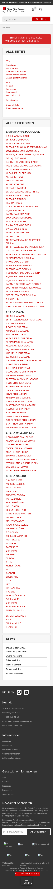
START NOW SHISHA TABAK (19, 424)
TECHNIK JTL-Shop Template (36, 871)
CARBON (10, 573)
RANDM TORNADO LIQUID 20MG (22, 162)
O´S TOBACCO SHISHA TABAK (20, 405)
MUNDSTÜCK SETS (15, 595)
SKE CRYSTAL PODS (16, 221)
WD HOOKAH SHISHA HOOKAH (21, 470)
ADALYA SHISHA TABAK (17, 331)
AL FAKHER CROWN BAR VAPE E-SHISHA (26, 254)
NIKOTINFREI (12, 299)
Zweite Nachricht (14, 656)
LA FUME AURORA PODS (18, 214)
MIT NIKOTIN (12, 236)
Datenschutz (7, 790)
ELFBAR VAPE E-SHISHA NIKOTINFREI (24, 302)
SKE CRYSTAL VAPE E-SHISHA (21, 295)
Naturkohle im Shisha (11, 750)
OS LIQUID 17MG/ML (16, 158)
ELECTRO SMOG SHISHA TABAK (22, 379)
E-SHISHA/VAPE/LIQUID (17, 136)
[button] (48, 685)
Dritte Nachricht (13, 660)
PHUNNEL (11, 554)
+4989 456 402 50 (11, 717)
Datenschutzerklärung (11, 823)
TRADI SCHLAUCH (15, 610)
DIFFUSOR (11, 491)
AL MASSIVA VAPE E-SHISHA (20, 258)
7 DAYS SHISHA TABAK (17, 327)
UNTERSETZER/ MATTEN (18, 514)
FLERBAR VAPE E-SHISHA (18, 269)
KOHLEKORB (12, 506)
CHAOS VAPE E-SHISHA (17, 262)
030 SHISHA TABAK (15, 316)
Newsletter (6, 741)
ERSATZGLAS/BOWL (16, 495)
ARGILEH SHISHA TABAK (18, 353)
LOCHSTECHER (13, 517)
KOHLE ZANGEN (14, 499)
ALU (8, 569)
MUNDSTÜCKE (13, 566)
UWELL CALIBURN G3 (16, 229)
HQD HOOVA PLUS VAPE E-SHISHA (23, 273)
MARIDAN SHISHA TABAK (18, 398)
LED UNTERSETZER (16, 510)
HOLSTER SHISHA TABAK (18, 383)
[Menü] (47, 9)
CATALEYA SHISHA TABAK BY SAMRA (24, 360)
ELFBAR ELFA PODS (16, 188)
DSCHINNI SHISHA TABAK (18, 375)
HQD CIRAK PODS (15, 210)
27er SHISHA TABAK (15, 323)
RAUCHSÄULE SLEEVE (17, 525)
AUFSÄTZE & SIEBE (15, 484)
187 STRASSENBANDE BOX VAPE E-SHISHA (23, 241)
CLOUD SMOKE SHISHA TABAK (21, 372)
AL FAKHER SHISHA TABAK (19, 338)
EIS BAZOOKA (13, 588)
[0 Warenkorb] (40, 9)
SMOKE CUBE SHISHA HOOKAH (21, 459)
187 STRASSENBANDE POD (19, 169)
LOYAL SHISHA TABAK (16, 394)
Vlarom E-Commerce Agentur (31, 868)
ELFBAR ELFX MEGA (16, 199)
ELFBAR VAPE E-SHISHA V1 (19, 265)
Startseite (6, 27)
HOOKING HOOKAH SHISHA (19, 437)
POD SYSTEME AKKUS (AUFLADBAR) (24, 166)
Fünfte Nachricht (13, 669)
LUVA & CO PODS (14, 180)
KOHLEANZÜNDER (15, 502)
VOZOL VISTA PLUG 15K (18, 232)
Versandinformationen (11, 754)
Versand (23, 865)
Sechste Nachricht (14, 673)
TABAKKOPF (12, 547)
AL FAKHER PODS (14, 177)
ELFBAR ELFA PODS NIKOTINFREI (22, 192)
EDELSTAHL (12, 577)
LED (8, 584)
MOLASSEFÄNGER (15, 521)
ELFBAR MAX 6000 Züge (18, 195)
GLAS (8, 580)
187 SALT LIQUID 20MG (17, 140)
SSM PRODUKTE (14, 480)
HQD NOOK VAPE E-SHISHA (19, 276)
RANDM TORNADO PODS (18, 225)
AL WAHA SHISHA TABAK (18, 346)
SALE (8, 619)
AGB (4, 778)
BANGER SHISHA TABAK (18, 357)
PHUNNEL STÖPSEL (16, 528)
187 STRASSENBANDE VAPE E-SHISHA (25, 247)
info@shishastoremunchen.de (20, 721)
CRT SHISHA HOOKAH (17, 444)
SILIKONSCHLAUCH (15, 606)
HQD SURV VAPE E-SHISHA (19, 280)
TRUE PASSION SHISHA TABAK (21, 427)
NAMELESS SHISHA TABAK (19, 401)
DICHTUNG (11, 551)
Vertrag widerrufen (27, 874)
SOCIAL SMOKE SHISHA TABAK (21, 420)
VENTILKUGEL (13, 540)
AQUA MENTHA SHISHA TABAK (21, 349)
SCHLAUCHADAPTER (16, 536)
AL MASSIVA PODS (15, 184)
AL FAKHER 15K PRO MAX (18, 173)
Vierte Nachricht (13, 665)
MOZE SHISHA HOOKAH (17, 452)
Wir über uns (7, 746)
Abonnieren (38, 831)
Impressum (6, 786)
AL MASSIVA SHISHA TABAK (19, 342)
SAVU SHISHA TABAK (16, 412)
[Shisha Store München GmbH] (13, 9)
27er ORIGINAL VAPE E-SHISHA (21, 250)
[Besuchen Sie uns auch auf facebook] (19, 692)
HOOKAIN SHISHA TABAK (18, 386)
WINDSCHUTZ (13, 543)
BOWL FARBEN (13, 487)
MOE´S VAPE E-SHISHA (17, 291)
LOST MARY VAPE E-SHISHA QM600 (23, 288)
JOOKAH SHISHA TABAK (17, 390)
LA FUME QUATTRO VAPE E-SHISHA (23, 284)
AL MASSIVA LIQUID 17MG (19, 143)
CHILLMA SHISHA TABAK (18, 368)
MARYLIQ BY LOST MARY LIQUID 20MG (25, 154)
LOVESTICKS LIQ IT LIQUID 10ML (22, 151)
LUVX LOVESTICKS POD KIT (20, 218)
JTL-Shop (19, 871)
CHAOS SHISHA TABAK (17, 364)
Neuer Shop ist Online (16, 651)
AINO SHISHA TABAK (16, 334)
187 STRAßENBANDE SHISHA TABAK (24, 320)
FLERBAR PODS (14, 203)
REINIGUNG (12, 532)
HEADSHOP (11, 627)
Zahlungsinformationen (11, 758)
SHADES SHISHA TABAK (17, 416)
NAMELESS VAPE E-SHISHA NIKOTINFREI (26, 306)
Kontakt (5, 782)
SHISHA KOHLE (13, 623)
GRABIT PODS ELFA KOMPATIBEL (22, 206)
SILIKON (10, 558)
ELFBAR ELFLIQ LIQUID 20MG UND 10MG (26, 147)
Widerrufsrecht (8, 794)
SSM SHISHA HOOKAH (17, 467)
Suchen (41, 19)
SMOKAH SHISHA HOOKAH (19, 456)
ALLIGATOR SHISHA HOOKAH (20, 441)
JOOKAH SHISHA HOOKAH (19, 448)
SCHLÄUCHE (12, 599)
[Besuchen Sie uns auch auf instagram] (26, 692)
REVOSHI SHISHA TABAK (18, 409)
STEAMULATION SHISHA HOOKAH (22, 463)
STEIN (9, 562)
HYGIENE (10, 592)
